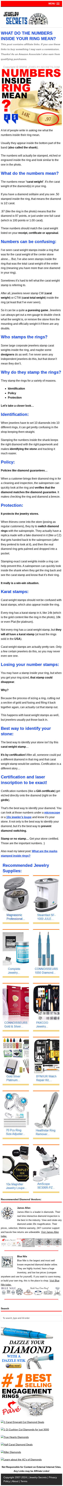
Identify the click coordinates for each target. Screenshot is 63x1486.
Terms (23, 1481)
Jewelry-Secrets (38, 1477)
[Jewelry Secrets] (26, 23)
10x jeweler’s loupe (18, 817)
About (15, 1481)
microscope (52, 812)
